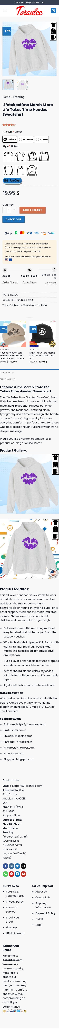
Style (6, 146)
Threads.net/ (23, 742)
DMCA (39, 919)
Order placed (10, 282)
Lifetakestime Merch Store (22, 305)
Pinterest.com (25, 748)
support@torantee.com (26, 786)
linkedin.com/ (23, 736)
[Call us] (5, 874)
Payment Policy (45, 913)
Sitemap (11, 927)
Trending (18, 97)
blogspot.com (25, 759)
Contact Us (42, 897)
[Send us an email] (23, 866)
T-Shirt (29, 300)
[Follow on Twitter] (17, 866)
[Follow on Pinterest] (11, 874)
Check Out (13, 219)
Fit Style (8, 131)
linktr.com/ (19, 730)
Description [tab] (7, 372)
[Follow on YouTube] (23, 874)
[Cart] (53, 11)
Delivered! (51, 282)
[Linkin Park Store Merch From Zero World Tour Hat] (43, 334)
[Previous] (8, 48)
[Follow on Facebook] (5, 866)
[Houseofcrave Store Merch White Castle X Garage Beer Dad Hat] (13, 334)
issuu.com (17, 753)
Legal (38, 925)
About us (41, 892)
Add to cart (32, 210)
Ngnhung (42, 305)
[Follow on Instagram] (11, 866)
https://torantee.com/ (31, 724)
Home (6, 97)
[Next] (51, 48)
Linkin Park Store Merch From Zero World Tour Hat (42, 355)
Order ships (29, 282)
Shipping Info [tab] (7, 379)
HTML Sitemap (15, 933)
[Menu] (4, 11)
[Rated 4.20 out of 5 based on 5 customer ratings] (29, 124)
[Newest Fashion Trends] (29, 10)
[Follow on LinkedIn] (17, 874)
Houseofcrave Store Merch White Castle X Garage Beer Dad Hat (12, 355)
